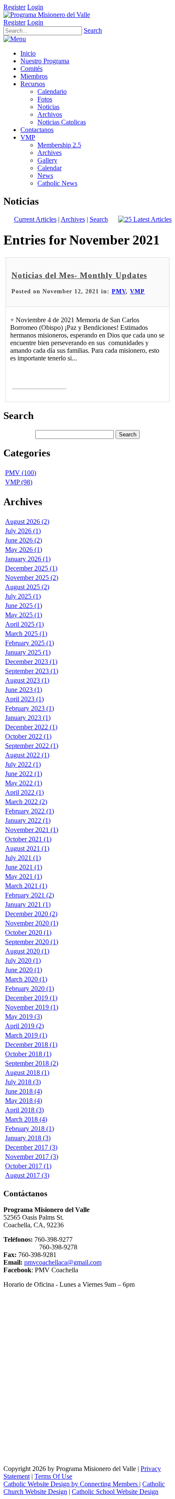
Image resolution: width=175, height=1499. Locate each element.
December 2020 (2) (31, 913)
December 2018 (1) (31, 1044)
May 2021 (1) (23, 876)
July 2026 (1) (23, 530)
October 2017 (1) (28, 1166)
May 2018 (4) (23, 1100)
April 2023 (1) (24, 699)
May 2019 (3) (23, 1016)
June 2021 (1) (23, 867)
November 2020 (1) (31, 923)
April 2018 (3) (24, 1110)
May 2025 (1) (23, 615)
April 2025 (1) (24, 624)
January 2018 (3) (28, 1138)
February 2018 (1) (29, 1128)
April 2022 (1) (24, 792)
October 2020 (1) (28, 932)
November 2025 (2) (31, 577)
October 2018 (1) (28, 1053)
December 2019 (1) (31, 997)
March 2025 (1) (26, 633)
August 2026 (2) (27, 521)
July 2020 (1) (23, 960)
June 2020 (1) (23, 969)
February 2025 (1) (29, 643)
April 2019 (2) (24, 1025)
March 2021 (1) (26, 885)
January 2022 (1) (28, 820)
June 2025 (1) (23, 605)
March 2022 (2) (26, 801)
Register (14, 7)
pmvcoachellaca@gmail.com (63, 1262)
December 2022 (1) (31, 727)
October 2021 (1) (28, 839)
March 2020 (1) (26, 979)
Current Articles (35, 219)
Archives (73, 219)
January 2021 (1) (28, 904)
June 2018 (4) (23, 1091)
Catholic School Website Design (115, 1491)
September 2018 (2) (31, 1063)
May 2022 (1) (23, 783)
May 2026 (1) (23, 549)
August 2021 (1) (27, 848)
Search (93, 30)
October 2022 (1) (28, 736)
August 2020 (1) (27, 951)
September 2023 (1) (31, 671)
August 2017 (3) (27, 1175)
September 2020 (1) (31, 941)
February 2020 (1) (29, 988)
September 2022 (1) (31, 745)
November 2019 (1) (31, 1007)
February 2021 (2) (29, 895)
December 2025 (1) (31, 568)
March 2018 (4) (26, 1119)
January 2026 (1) (28, 558)
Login (35, 7)
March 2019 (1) (26, 1035)
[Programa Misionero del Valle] (46, 14)
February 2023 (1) (29, 708)
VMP (137, 291)
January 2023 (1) (28, 717)
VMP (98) (18, 482)
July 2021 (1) (23, 857)
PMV (119, 291)
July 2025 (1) (23, 596)
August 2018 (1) (27, 1072)
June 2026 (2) (23, 540)
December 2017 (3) (31, 1147)
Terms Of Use (53, 1476)
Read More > (39, 379)
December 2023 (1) (31, 661)
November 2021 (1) (31, 829)
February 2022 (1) (29, 811)
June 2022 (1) (23, 773)
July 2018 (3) (23, 1082)
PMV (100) (20, 472)
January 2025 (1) (28, 652)
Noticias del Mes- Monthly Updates (79, 275)
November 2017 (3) (31, 1156)
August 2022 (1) (27, 755)
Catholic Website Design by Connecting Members (71, 1484)
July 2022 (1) (23, 764)
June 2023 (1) (23, 689)
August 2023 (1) (27, 680)
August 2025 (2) (27, 587)
